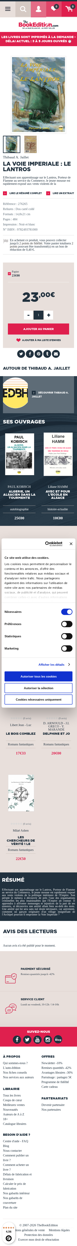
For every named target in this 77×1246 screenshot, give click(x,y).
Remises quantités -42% (56, 1067)
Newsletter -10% (51, 1063)
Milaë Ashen (21, 830)
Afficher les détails (51, 664)
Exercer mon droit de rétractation (38, 1239)
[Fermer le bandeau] (71, 543)
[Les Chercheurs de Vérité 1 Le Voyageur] (20, 792)
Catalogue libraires (14, 1123)
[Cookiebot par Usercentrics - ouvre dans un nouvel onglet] (46, 543)
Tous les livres (12, 1095)
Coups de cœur (12, 1100)
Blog (6, 1146)
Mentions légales (59, 1230)
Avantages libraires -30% (57, 1072)
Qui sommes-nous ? (15, 1063)
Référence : (10, 204)
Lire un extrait (63, 193)
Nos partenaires (51, 1109)
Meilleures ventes (14, 1105)
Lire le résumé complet (25, 193)
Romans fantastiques (21, 744)
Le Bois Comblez (21, 733)
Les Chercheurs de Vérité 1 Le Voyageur (21, 840)
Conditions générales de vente (26, 1230)
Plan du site (10, 1207)
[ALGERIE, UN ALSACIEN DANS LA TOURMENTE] (19, 454)
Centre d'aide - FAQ (15, 1141)
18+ (5, 1119)
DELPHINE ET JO (56, 733)
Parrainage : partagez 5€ (56, 1077)
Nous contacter (12, 1150)
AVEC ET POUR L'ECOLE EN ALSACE (58, 494)
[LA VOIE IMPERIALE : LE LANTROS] (38, 131)
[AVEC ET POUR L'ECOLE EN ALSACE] (58, 454)
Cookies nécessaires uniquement (38, 699)
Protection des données (38, 1235)
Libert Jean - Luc (20, 725)
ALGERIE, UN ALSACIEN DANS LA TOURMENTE (19, 494)
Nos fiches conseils (15, 1072)
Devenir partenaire (53, 1105)
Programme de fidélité (55, 1082)
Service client (32, 999)
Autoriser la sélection (38, 688)
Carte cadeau (49, 1086)
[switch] (66, 624)
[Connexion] (38, 12)
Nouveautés (10, 1109)
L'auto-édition (11, 1067)
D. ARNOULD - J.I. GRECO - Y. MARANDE (56, 726)
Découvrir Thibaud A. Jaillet (50, 394)
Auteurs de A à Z (13, 1114)
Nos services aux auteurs (18, 1077)
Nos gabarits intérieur (16, 1193)
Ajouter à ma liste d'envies (41, 340)
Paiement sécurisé (35, 968)
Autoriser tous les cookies (39, 676)
